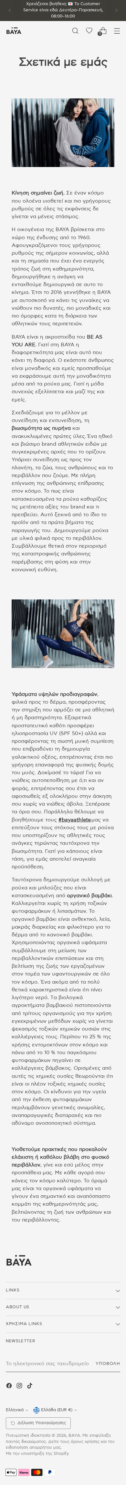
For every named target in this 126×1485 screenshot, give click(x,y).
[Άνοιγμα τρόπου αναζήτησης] (75, 30)
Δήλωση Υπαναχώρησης (41, 1423)
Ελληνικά (15, 1410)
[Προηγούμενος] (10, 10)
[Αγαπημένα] (89, 30)
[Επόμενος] (116, 10)
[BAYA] (14, 31)
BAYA (74, 1436)
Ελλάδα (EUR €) (56, 1410)
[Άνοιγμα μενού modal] (116, 30)
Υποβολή (108, 1364)
